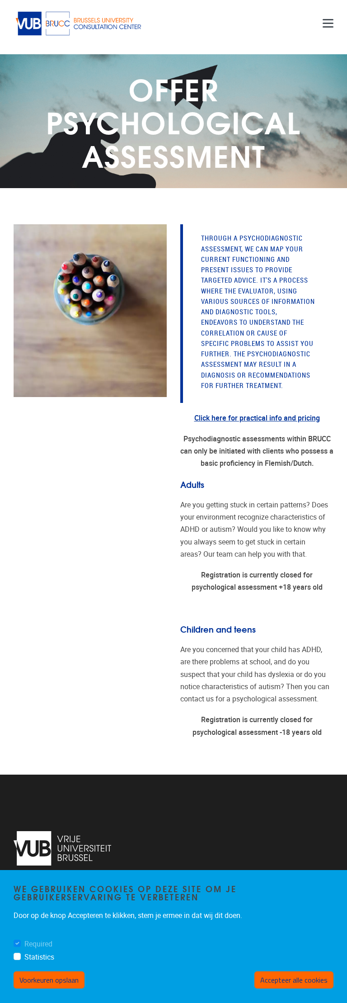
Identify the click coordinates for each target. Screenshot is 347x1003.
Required (38, 944)
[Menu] (328, 23)
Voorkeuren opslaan (49, 980)
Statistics (39, 957)
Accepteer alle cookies (294, 980)
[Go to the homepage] (79, 23)
